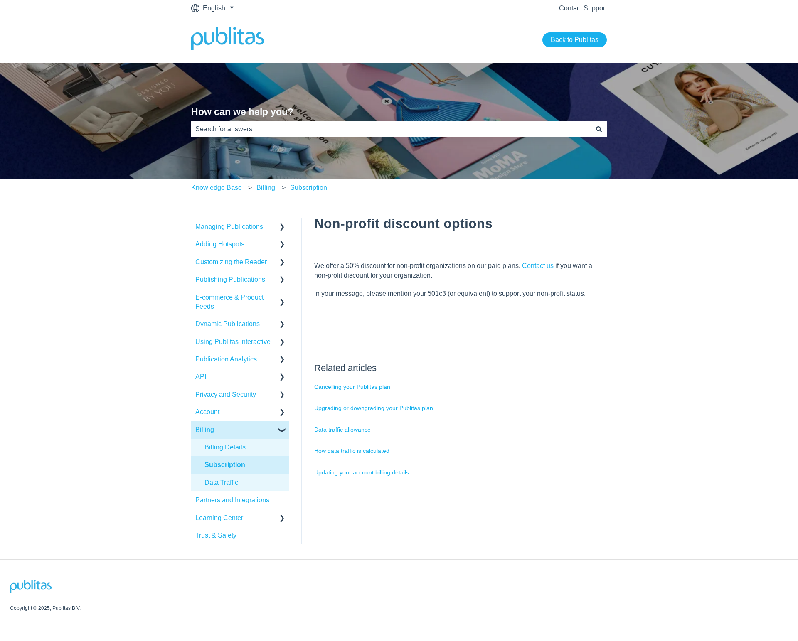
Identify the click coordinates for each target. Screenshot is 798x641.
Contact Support (583, 8)
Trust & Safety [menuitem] (215, 535)
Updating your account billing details (361, 472)
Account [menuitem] (207, 411)
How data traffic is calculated (351, 450)
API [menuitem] (200, 376)
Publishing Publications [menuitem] (230, 279)
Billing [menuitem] (204, 429)
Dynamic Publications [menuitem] (227, 323)
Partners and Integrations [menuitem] (232, 499)
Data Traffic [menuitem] (221, 482)
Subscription (308, 187)
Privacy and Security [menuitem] (225, 394)
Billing (265, 187)
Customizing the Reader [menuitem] (231, 261)
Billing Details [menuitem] (225, 447)
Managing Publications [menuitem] (229, 226)
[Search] (599, 129)
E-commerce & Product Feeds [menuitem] (229, 302)
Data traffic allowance (342, 429)
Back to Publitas (574, 39)
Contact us (538, 265)
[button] (282, 227)
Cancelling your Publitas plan (352, 386)
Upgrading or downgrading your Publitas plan (373, 408)
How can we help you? (242, 111)
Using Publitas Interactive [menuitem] (233, 341)
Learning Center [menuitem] (219, 517)
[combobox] (391, 129)
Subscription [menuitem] (224, 464)
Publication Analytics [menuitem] (226, 359)
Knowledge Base (216, 187)
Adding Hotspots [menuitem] (219, 244)
